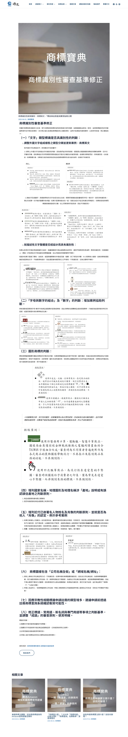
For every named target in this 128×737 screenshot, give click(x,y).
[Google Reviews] (116, 4)
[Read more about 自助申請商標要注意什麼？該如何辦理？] (99, 695)
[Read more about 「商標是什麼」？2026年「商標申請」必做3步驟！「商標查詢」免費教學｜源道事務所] (64, 695)
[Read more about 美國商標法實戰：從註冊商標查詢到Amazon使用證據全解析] (28, 695)
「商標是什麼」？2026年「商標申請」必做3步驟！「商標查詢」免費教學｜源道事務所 (63, 716)
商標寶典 (31, 119)
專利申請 (50, 4)
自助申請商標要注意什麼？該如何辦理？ (98, 715)
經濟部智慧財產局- (40, 646)
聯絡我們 (97, 4)
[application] (42, 4)
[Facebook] (114, 4)
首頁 (30, 4)
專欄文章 (73, 4)
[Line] (119, 4)
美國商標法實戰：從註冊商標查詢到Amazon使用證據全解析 (27, 715)
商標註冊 (61, 4)
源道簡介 (38, 4)
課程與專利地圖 (84, 4)
